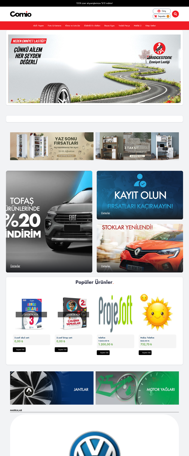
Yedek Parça (124, 25)
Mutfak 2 (137, 25)
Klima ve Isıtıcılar (72, 25)
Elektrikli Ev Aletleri (92, 25)
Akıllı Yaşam (38, 25)
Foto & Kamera (54, 25)
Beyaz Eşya (109, 25)
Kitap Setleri (151, 25)
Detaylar (15, 266)
